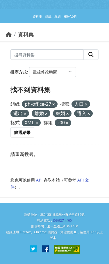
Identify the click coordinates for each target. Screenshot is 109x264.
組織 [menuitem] (48, 16)
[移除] (53, 104)
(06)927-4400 (62, 220)
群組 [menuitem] (57, 16)
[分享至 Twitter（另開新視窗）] (33, 249)
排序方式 (18, 72)
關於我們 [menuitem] (70, 16)
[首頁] (9, 34)
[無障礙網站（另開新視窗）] (67, 249)
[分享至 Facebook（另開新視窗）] (45, 249)
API (39, 180)
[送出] (91, 54)
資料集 (26, 34)
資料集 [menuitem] (37, 16)
